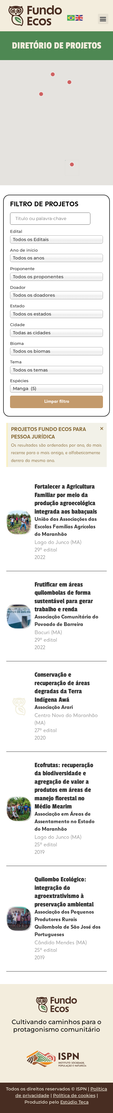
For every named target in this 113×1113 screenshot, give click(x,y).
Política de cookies (74, 1095)
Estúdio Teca (74, 1102)
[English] (79, 17)
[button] (103, 19)
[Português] (71, 17)
